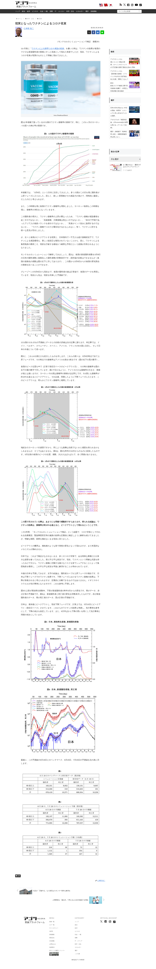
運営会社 (51, 937)
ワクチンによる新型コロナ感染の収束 (48, 48)
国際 (51, 11)
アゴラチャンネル (116, 59)
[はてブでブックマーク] (98, 32)
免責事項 (51, 947)
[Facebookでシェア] (93, 32)
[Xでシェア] (89, 32)
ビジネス (35, 11)
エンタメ (61, 11)
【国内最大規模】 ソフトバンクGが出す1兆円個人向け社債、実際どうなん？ (119, 76)
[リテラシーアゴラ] (115, 168)
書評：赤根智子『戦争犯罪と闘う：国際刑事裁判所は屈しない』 (118, 134)
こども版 (77, 953)
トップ (17, 11)
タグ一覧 (51, 925)
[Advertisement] (67, 5)
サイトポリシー (53, 928)
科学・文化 (70, 11)
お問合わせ (52, 944)
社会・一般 (44, 11)
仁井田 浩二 (29, 28)
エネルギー (79, 11)
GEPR (51, 931)
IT (55, 11)
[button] (139, 11)
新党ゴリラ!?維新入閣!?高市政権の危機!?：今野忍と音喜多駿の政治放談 (119, 88)
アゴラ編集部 (127, 170)
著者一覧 (51, 921)
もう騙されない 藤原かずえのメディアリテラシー (132, 166)
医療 (19, 876)
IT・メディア (78, 941)
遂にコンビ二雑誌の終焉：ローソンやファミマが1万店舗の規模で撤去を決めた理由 (122, 64)
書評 (87, 11)
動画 (112, 52)
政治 (23, 11)
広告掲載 (51, 941)
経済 (28, 11)
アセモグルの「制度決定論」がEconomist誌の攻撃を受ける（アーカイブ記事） (119, 124)
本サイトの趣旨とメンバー (57, 950)
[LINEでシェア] (102, 32)
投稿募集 (94, 11)
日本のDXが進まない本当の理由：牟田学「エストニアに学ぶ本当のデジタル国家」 (118, 112)
